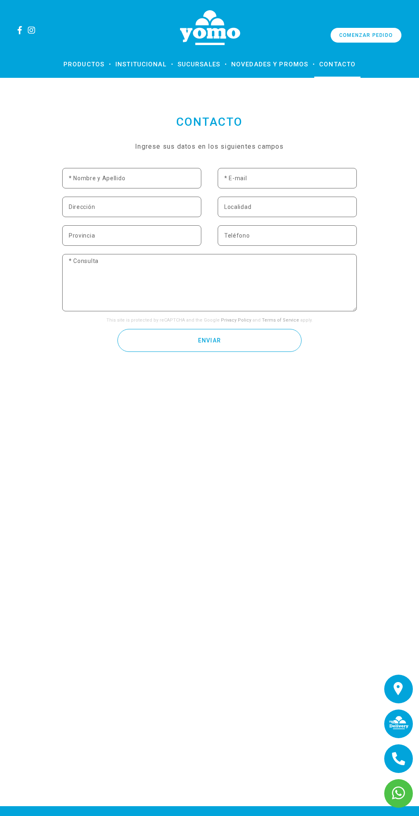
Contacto (337, 64)
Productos (83, 64)
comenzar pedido (366, 35)
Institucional (141, 64)
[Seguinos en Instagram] (34, 30)
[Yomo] (210, 27)
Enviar (209, 340)
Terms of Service (280, 320)
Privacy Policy (236, 320)
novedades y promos (269, 64)
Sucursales (199, 64)
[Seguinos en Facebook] (22, 30)
